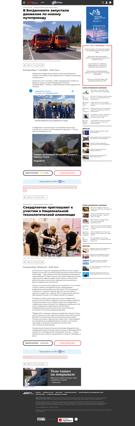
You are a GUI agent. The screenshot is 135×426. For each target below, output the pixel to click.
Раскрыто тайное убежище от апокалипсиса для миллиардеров (99, 144)
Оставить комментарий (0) (67, 173)
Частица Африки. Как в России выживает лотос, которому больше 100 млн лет (100, 239)
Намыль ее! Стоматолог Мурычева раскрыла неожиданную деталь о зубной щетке (100, 110)
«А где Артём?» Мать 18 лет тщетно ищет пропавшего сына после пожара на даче (100, 122)
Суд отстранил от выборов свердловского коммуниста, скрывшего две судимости (97, 65)
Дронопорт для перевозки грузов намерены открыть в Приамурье (99, 255)
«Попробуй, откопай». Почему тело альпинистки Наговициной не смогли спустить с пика (100, 116)
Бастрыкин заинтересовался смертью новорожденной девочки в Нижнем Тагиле (97, 58)
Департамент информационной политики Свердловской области (42, 61)
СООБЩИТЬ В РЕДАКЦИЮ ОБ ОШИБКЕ (57, 394)
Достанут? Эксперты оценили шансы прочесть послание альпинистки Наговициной (101, 98)
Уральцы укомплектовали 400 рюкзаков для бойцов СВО (97, 80)
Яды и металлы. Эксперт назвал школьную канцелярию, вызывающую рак (99, 221)
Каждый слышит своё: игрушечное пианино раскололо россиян (100, 249)
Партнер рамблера (51, 419)
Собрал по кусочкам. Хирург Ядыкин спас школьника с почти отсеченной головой (101, 227)
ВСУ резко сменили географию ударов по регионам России (99, 261)
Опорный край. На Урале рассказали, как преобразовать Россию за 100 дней (97, 50)
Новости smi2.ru (29, 387)
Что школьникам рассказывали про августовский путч (100, 267)
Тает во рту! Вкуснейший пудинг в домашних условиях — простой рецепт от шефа (100, 215)
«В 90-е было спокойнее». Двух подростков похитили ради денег (100, 90)
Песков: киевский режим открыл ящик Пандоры (99, 131)
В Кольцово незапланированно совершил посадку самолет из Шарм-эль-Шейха (97, 72)
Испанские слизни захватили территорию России (98, 156)
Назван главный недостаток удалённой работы (98, 150)
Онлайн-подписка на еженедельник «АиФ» (91, 392)
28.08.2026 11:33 (27, 204)
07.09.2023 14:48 (27, 7)
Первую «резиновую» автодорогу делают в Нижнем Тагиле (55, 155)
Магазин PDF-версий (70, 392)
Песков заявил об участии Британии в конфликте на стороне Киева (100, 138)
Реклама (38, 392)
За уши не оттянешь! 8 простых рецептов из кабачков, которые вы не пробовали (101, 209)
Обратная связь (40, 394)
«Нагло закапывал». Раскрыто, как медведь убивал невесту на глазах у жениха (100, 233)
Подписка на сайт (48, 392)
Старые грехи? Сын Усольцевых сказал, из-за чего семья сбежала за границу (100, 104)
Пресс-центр (59, 392)
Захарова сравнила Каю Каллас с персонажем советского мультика (100, 273)
